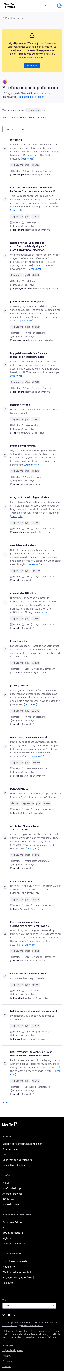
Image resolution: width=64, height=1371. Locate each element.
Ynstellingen (31, 222)
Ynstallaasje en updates (37, 768)
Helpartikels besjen (13, 1165)
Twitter (6, 1154)
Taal (4, 1300)
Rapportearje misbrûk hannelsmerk (22, 1143)
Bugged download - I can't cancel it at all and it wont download (29, 355)
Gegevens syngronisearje (37, 1031)
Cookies (7, 1361)
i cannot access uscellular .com (28, 973)
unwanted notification (23, 593)
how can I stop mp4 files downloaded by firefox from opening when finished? (32, 189)
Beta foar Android (12, 1232)
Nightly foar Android (14, 1243)
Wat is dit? (8, 1266)
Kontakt (6, 1366)
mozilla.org (8, 1345)
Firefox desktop (11, 1188)
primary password (20, 685)
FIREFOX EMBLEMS (21, 881)
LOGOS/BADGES (19, 788)
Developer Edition (12, 1222)
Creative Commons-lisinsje (40, 1337)
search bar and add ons (23, 545)
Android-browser (12, 1193)
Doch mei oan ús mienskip (17, 1159)
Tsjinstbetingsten (12, 1350)
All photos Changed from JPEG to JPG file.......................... (27, 828)
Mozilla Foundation (32, 1325)
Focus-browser (11, 1204)
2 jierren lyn (44, 174)
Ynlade (6, 1183)
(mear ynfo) (27, 158)
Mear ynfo (32, 65)
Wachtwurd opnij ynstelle (17, 1272)
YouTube (9, 1315)
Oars (27, 171)
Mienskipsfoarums (14, 18)
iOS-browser (9, 1199)
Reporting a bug (19, 641)
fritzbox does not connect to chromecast (33, 1011)
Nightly (6, 1238)
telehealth (16, 139)
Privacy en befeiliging (36, 333)
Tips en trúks (31, 425)
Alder (5, 1102)
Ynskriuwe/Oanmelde (14, 1261)
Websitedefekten (33, 477)
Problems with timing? (23, 445)
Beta (5, 1227)
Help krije (7, 1282)
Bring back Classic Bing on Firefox (29, 497)
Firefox (16, 171)
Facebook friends (20, 404)
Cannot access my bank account (28, 737)
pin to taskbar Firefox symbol (27, 301)
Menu (52, 5)
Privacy (6, 1355)
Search (46, 5)
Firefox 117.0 (33, 110)
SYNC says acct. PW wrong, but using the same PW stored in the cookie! (31, 1054)
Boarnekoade (10, 1149)
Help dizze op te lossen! (31, 96)
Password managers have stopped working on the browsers (29, 924)
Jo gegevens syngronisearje (18, 1277)
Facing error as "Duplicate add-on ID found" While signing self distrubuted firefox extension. (28, 246)
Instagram (14, 1315)
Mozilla (9, 1124)
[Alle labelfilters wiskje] (44, 110)
